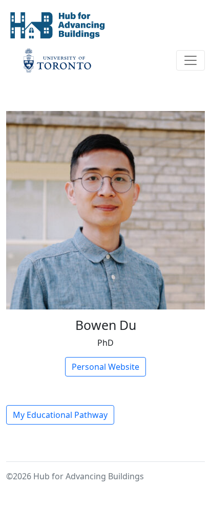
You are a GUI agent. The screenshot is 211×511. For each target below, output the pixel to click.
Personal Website (105, 366)
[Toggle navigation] (190, 60)
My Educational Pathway (60, 414)
